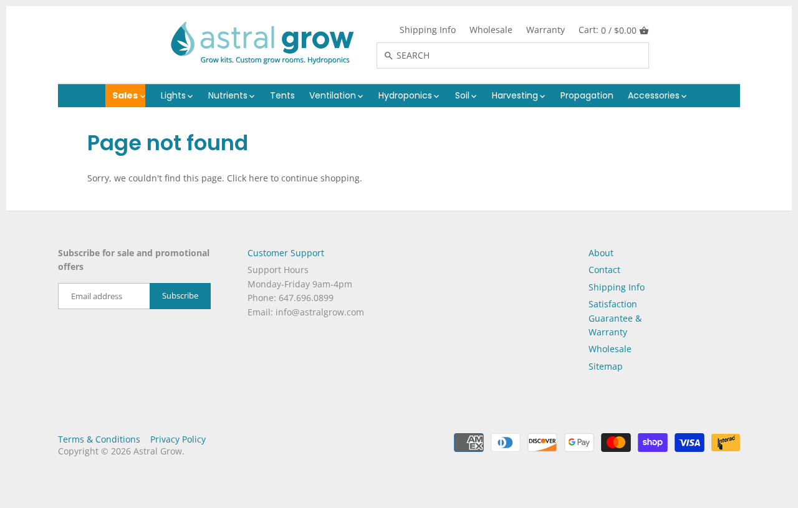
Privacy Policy (178, 439)
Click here (247, 178)
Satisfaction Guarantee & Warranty (615, 318)
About (601, 253)
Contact (604, 270)
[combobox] (526, 55)
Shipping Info (428, 30)
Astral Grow (157, 451)
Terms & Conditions (99, 439)
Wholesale (490, 30)
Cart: (608, 30)
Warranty (545, 30)
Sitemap (606, 366)
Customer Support (286, 253)
